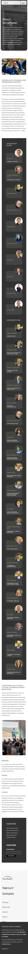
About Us (5, 912)
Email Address (10, 850)
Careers (4, 917)
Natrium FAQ (6, 907)
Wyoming (5, 902)
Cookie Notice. (6, 944)
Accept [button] (4, 949)
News (4, 921)
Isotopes (8, 893)
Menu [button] (23, 3)
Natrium (8, 888)
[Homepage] (6, 3)
